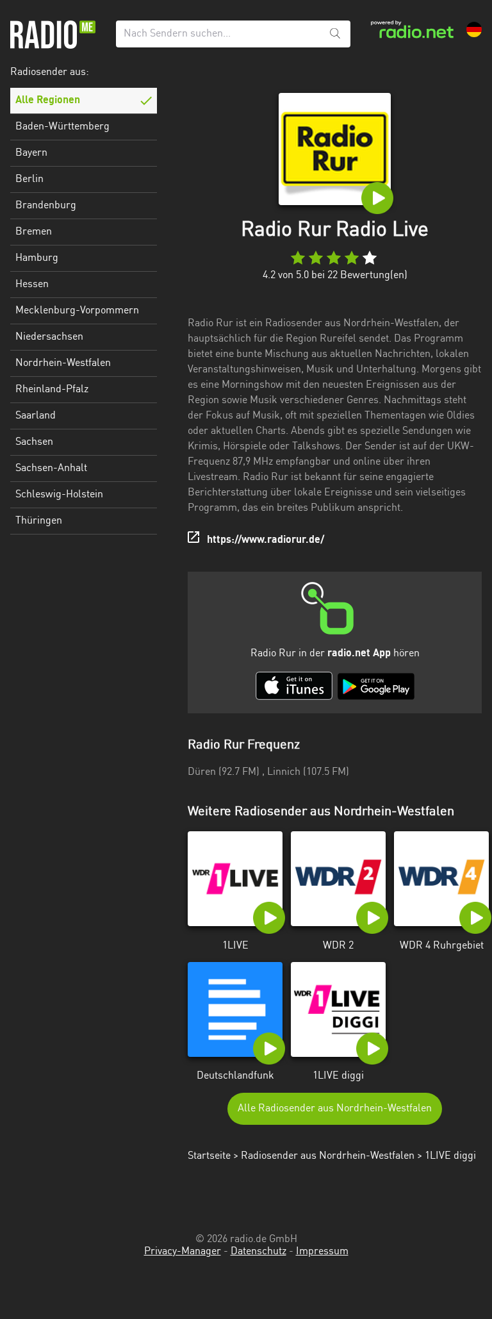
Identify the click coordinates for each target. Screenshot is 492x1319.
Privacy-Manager (182, 1252)
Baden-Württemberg (62, 127)
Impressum (322, 1252)
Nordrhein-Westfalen (63, 363)
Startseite (209, 1156)
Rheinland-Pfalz (51, 390)
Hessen (32, 284)
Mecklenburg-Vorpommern (77, 311)
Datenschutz (258, 1252)
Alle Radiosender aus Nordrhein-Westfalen (335, 1109)
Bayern (31, 153)
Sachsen (34, 442)
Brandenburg (45, 206)
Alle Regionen (47, 100)
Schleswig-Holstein (59, 495)
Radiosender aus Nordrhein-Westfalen (327, 1156)
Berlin (29, 179)
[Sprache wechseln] (474, 29)
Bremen (33, 232)
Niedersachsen (49, 337)
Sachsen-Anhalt (51, 468)
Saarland (35, 416)
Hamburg (36, 258)
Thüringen (38, 521)
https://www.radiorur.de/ (265, 540)
